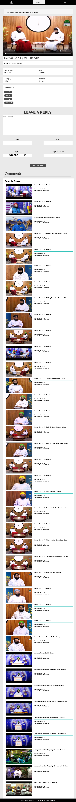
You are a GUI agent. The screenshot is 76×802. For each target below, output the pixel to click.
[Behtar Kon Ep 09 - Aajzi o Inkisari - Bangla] (19, 498)
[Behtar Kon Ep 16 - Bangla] (19, 401)
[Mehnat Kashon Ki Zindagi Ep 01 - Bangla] (19, 224)
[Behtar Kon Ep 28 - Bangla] (19, 353)
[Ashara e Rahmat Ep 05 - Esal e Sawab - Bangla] (19, 692)
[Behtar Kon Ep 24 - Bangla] (19, 272)
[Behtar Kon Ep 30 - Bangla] (19, 191)
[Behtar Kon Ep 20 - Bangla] (19, 256)
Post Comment (38, 165)
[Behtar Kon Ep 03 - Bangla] (19, 595)
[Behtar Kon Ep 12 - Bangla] (19, 466)
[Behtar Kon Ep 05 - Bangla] (19, 530)
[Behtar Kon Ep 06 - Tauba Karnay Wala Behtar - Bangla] (19, 562)
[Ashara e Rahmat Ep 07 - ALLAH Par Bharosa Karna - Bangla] (19, 708)
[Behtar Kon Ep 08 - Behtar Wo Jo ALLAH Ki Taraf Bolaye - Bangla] (19, 514)
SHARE (8, 102)
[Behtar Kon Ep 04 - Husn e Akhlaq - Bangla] (19, 579)
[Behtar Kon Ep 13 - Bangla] (19, 417)
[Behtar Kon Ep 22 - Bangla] (19, 369)
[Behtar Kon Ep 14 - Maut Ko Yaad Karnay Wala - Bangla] (19, 449)
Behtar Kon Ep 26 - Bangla (30, 12)
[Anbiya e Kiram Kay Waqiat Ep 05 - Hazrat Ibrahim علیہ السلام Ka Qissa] (19, 756)
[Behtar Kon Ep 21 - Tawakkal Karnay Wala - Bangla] (19, 385)
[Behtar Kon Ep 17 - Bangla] (19, 336)
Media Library (19, 12)
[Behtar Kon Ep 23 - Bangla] (19, 288)
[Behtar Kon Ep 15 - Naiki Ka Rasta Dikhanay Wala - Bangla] (19, 433)
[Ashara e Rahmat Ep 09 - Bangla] (19, 659)
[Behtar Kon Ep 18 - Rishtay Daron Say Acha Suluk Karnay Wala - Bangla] (19, 304)
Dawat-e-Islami (10, 12)
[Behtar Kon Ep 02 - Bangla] (19, 611)
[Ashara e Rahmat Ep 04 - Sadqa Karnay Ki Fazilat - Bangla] (19, 724)
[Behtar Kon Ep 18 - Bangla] (19, 320)
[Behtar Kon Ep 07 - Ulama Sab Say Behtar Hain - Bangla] (19, 546)
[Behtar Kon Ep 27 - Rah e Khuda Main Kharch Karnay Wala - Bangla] (19, 240)
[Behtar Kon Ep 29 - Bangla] (19, 207)
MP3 (7, 95)
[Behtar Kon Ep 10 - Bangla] (19, 482)
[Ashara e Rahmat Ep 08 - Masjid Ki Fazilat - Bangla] (19, 675)
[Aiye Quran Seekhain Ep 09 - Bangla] (19, 788)
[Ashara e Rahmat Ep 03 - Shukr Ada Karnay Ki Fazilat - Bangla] (19, 740)
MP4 (7, 92)
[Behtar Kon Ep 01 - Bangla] (19, 627)
